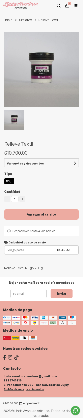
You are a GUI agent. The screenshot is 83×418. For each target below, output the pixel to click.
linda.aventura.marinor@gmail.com (30, 376)
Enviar (61, 293)
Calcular (63, 250)
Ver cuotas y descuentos (25, 163)
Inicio (9, 20)
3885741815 (13, 380)
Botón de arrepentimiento (24, 389)
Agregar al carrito (41, 214)
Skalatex (25, 20)
